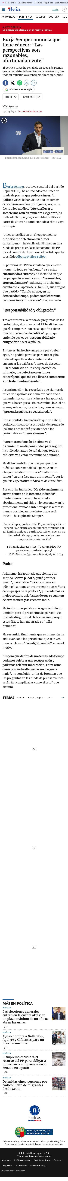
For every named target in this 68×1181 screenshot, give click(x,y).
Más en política (18, 1003)
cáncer (20, 697)
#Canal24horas (18, 546)
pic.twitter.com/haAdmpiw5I (34, 550)
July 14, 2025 (55, 554)
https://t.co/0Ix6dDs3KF (45, 546)
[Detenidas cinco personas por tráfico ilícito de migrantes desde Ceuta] (58, 1083)
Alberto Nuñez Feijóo (31, 256)
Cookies (57, 1160)
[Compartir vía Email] (34, 83)
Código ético (7, 1165)
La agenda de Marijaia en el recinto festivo (27, 29)
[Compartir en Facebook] (5, 83)
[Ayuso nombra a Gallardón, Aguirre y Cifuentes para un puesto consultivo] (58, 1038)
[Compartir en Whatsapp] (19, 83)
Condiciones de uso (42, 1160)
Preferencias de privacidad (13, 1171)
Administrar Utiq (37, 1165)
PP (48, 697)
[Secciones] (3, 9)
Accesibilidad (21, 1165)
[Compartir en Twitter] (12, 83)
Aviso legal (6, 1160)
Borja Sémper (13, 186)
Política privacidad (22, 1160)
